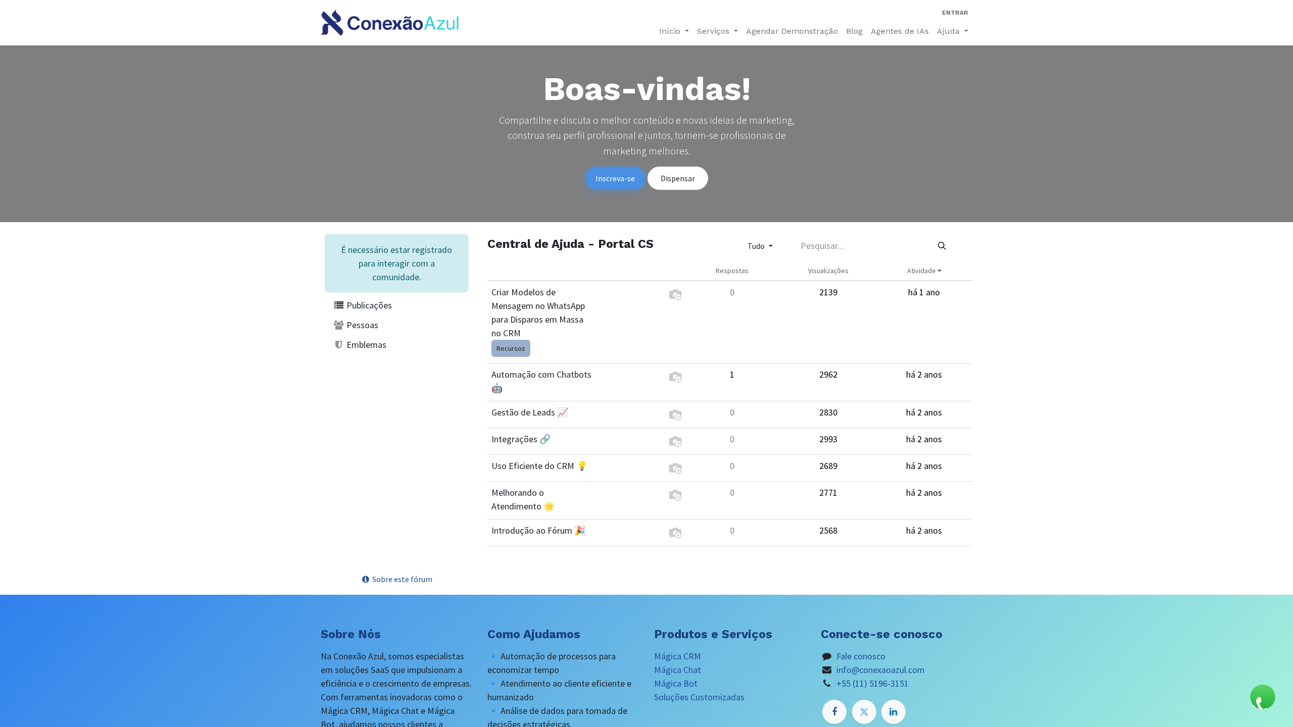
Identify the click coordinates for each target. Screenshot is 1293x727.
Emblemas (365, 344)
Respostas (732, 270)
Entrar (955, 12)
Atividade (922, 270)
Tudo (757, 246)
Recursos (510, 348)
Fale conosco (860, 656)
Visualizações (828, 270)
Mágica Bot (676, 683)
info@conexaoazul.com (880, 670)
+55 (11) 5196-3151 (872, 683)
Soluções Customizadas (699, 697)
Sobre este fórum (401, 579)
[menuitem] (792, 31)
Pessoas (361, 325)
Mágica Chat (677, 670)
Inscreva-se (615, 178)
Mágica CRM (677, 656)
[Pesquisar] (942, 245)
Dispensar (678, 178)
